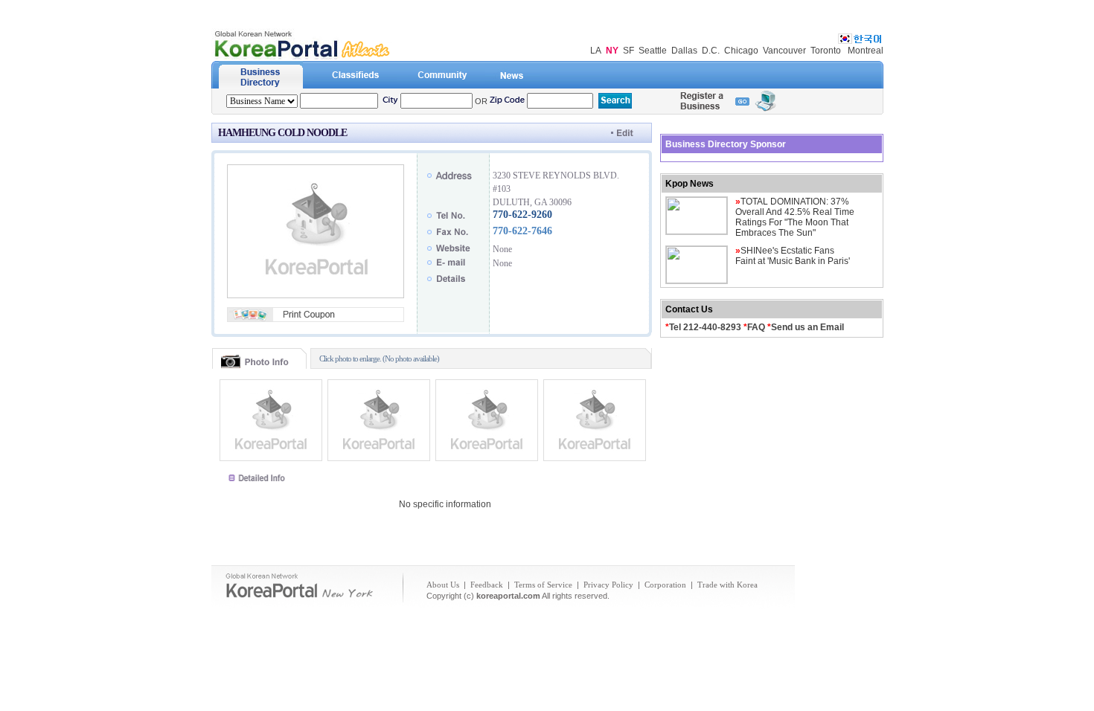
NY (612, 50)
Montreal (865, 50)
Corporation (665, 584)
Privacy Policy (608, 584)
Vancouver (784, 50)
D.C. (711, 50)
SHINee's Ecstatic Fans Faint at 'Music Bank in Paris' (792, 255)
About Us (442, 584)
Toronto (825, 50)
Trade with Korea (727, 584)
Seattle (653, 50)
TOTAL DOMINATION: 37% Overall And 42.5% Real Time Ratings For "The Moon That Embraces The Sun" (794, 217)
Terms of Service (543, 584)
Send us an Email (807, 327)
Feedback (486, 584)
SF (628, 50)
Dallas (684, 50)
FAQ (756, 327)
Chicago (741, 50)
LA (595, 50)
